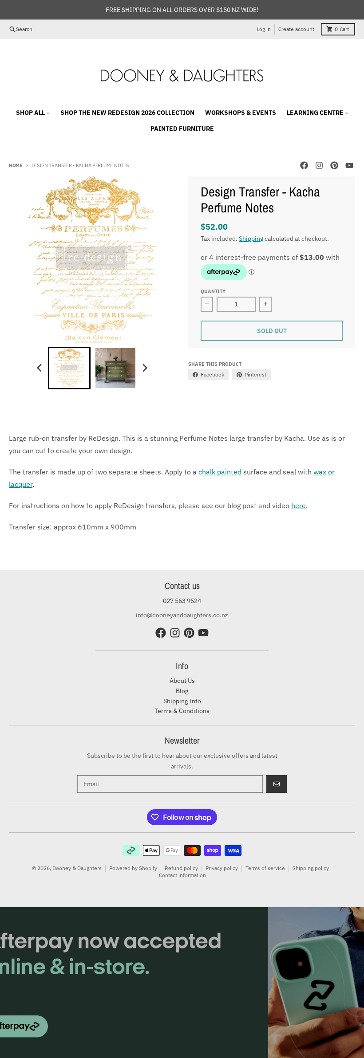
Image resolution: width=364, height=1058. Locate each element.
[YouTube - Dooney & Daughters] (349, 165)
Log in (264, 29)
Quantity (213, 291)
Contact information (182, 875)
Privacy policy (222, 868)
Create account (296, 29)
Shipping (251, 239)
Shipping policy (311, 868)
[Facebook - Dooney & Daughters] (304, 165)
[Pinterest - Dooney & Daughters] (334, 165)
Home (16, 165)
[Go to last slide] (40, 368)
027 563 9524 (182, 601)
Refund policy (181, 868)
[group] (69, 368)
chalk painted (219, 471)
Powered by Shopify (133, 868)
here (298, 505)
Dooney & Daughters (77, 868)
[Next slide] (144, 368)
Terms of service (265, 868)
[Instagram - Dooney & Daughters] (319, 165)
